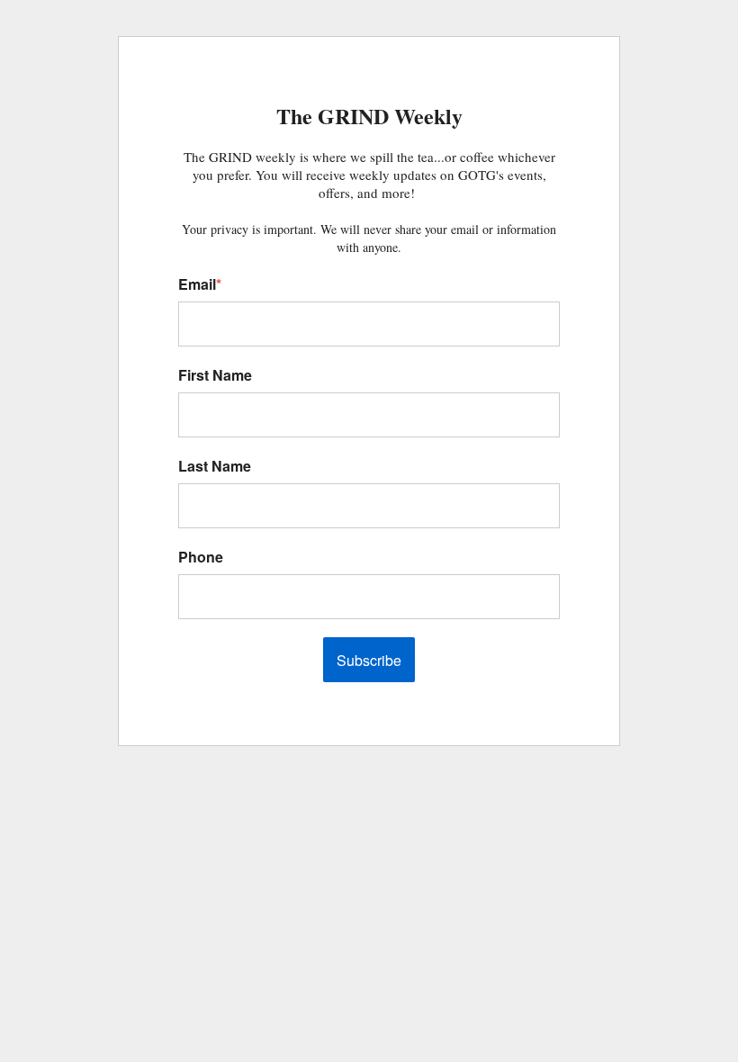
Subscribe (369, 660)
